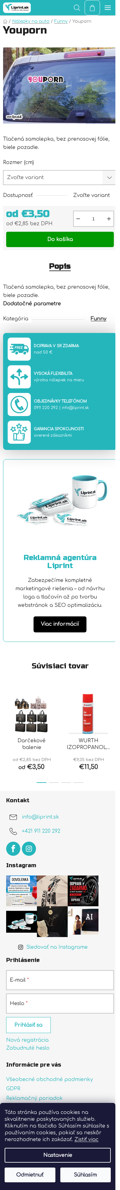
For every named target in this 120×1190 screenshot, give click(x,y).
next (113, 710)
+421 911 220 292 (41, 831)
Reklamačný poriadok (34, 1098)
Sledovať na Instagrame (57, 947)
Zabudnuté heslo (28, 1048)
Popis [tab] (60, 266)
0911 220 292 (46, 408)
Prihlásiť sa (28, 1025)
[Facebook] (13, 849)
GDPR (13, 1089)
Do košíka (60, 239)
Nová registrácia (27, 1040)
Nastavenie (57, 1155)
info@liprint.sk (75, 408)
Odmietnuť (29, 1175)
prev (6, 710)
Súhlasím (85, 1175)
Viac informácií (60, 624)
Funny (98, 319)
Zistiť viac (86, 1139)
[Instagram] (29, 849)
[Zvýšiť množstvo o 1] (109, 218)
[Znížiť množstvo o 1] (78, 218)
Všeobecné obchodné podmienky (49, 1079)
